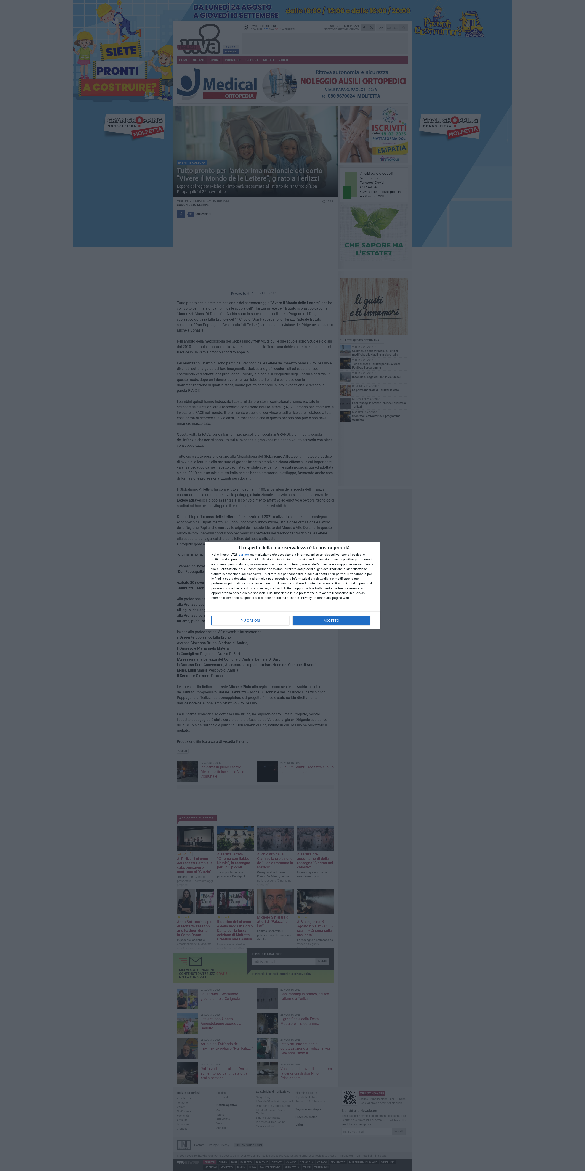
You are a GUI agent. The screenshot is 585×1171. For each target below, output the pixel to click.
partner (244, 554)
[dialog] (292, 585)
